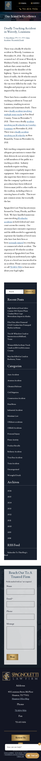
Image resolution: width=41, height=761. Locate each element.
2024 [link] (10, 503)
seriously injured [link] (16, 242)
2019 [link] (9, 532)
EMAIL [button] (23, 3)
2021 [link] (9, 520)
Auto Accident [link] (13, 374)
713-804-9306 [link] (30, 9)
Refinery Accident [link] (15, 452)
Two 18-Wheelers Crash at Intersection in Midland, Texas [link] (18, 336)
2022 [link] (9, 514)
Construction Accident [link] (16, 398)
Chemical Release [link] (15, 386)
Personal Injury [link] (14, 434)
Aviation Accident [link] (14, 380)
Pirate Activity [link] (13, 440)
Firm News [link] (12, 404)
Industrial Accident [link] (15, 410)
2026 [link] (10, 491)
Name (9, 586)
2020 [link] (10, 526)
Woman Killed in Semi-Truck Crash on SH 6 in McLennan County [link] (19, 348)
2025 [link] (9, 497)
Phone (9, 611)
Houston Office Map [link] (20, 699)
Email (10, 598)
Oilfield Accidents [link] (15, 428)
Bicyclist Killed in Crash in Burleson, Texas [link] (18, 357)
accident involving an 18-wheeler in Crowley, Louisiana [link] (20, 125)
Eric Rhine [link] (10, 38)
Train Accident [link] (13, 463)
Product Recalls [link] (14, 446)
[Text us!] (32, 756)
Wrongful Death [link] (17, 40)
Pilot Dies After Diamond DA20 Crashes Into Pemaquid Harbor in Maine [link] (19, 325)
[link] (8, 5)
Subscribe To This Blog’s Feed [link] (15, 553)
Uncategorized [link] (13, 469)
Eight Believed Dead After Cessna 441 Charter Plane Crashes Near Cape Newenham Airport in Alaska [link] (19, 312)
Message (10, 624)
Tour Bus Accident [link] (15, 457)
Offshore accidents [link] (15, 422)
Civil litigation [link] (13, 392)
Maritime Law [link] (13, 416)
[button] (35, 2)
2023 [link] (9, 508)
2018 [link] (9, 538)
